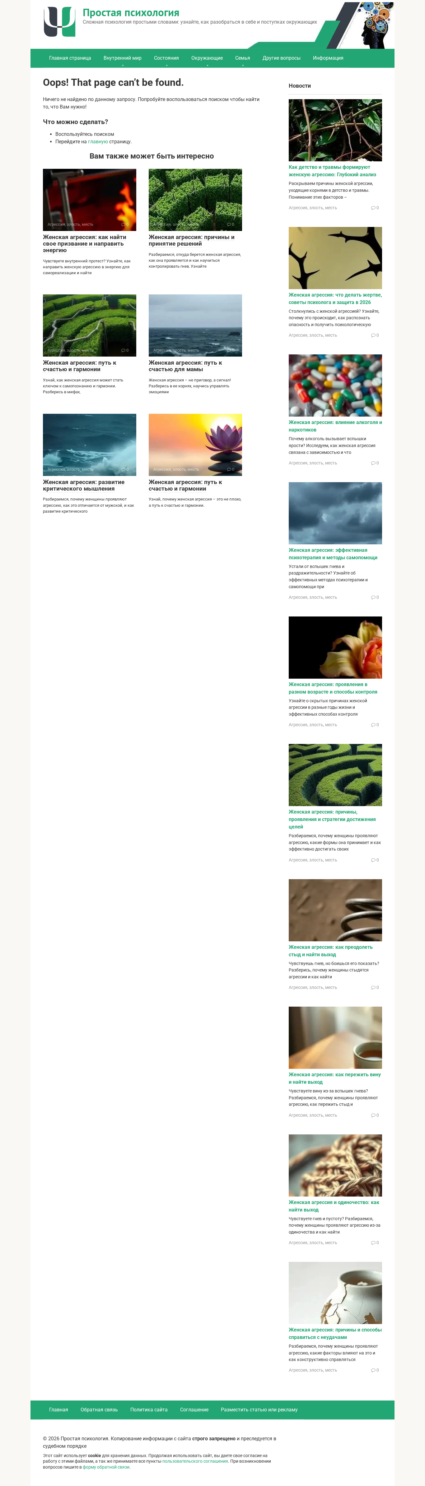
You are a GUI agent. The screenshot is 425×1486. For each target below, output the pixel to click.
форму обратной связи (106, 1467)
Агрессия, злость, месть (313, 207)
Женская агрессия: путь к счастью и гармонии (79, 366)
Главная (58, 1410)
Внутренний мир (123, 58)
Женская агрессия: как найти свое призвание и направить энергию (84, 243)
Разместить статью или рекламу (259, 1410)
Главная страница (70, 58)
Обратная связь (99, 1410)
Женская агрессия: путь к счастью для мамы (185, 366)
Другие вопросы (282, 58)
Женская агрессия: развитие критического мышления (83, 485)
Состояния (166, 58)
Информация (328, 58)
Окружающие (207, 58)
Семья (242, 58)
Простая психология (131, 12)
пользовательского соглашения (195, 1461)
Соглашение (194, 1410)
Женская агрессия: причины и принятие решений (192, 240)
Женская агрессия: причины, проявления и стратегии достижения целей (332, 819)
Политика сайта (149, 1410)
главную (98, 142)
